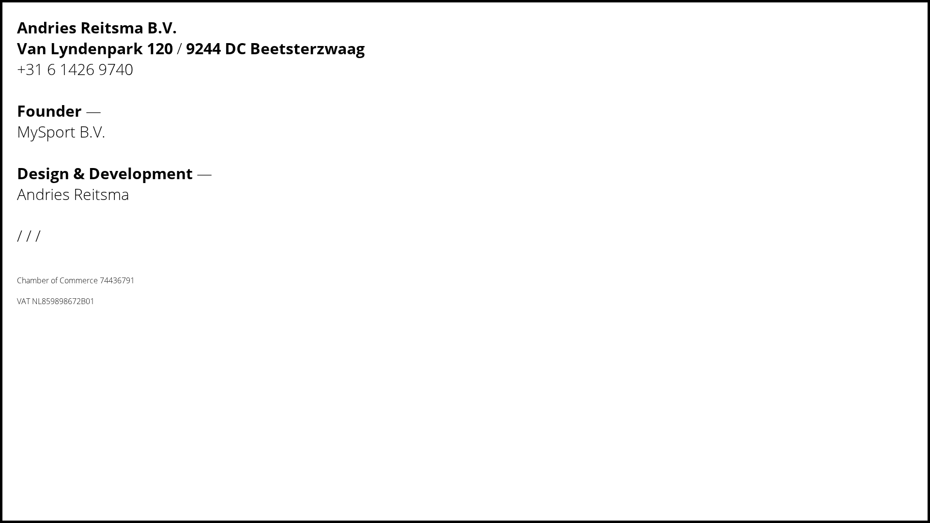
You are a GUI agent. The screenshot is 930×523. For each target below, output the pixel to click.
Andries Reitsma (73, 194)
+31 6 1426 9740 (75, 69)
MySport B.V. (61, 131)
